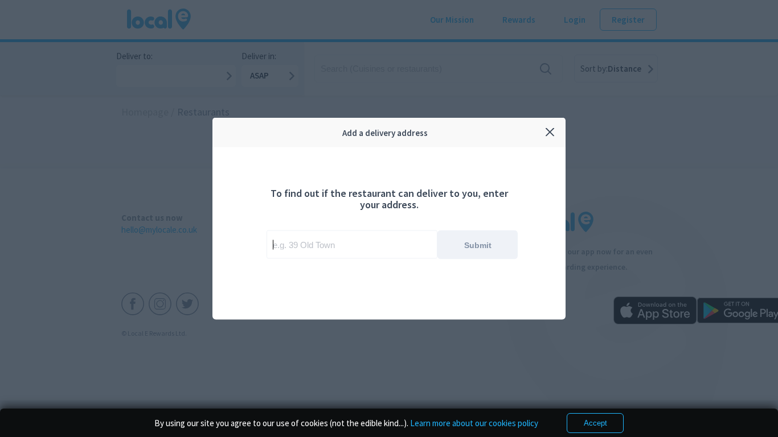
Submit (478, 244)
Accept (595, 423)
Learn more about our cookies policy (474, 423)
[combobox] (352, 244)
